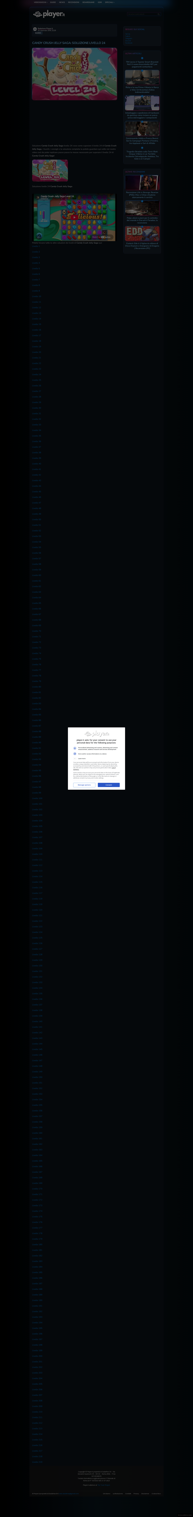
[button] (96, 758)
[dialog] (96, 758)
